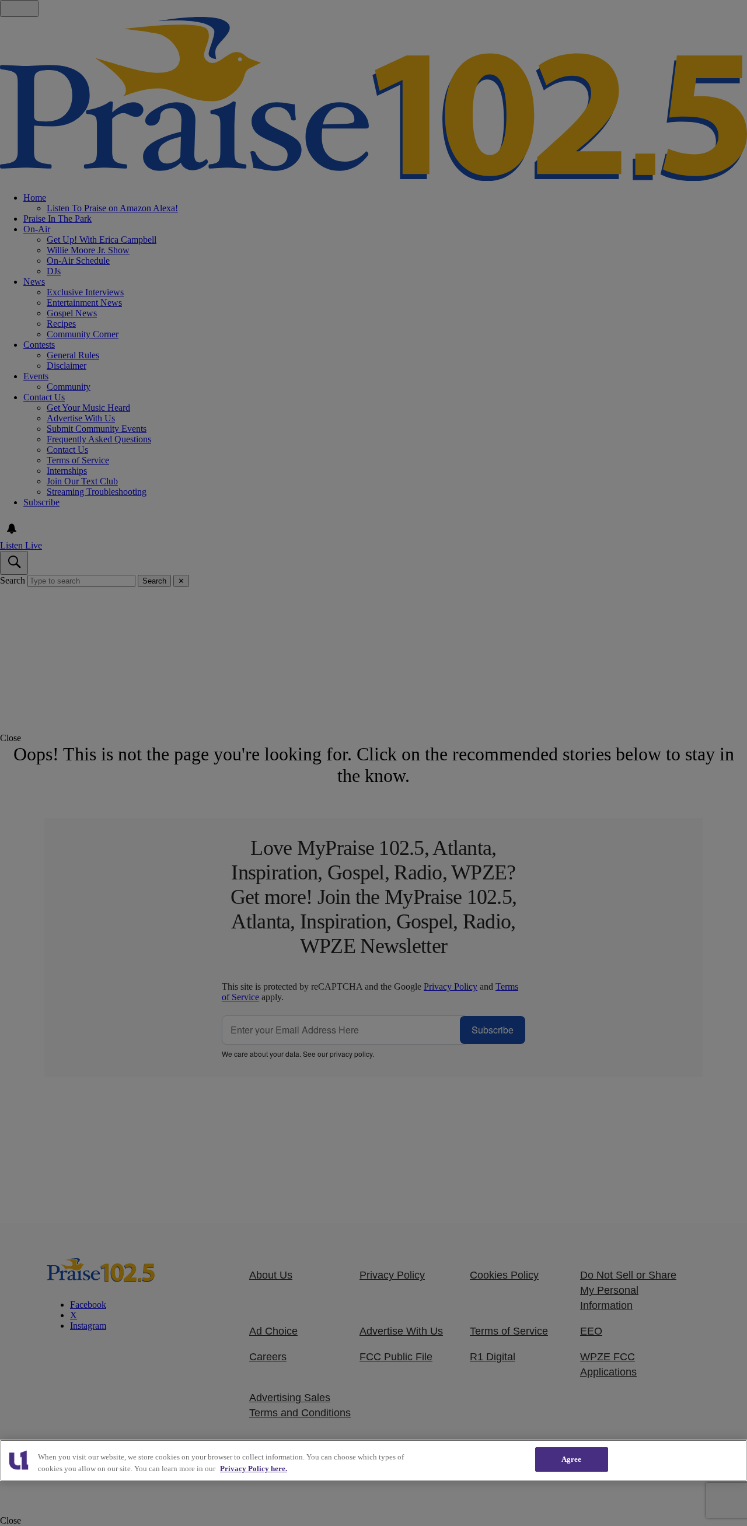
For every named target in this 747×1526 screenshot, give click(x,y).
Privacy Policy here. (253, 1468)
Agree (571, 1459)
